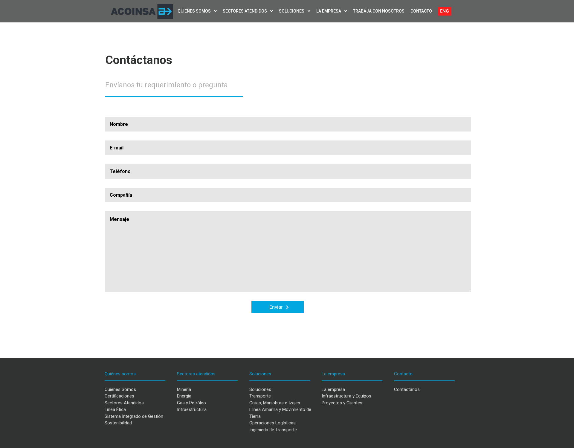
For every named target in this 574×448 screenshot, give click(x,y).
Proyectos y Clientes (342, 403)
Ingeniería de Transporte (273, 429)
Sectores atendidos (245, 11)
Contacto (421, 11)
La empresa (329, 11)
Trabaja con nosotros (378, 11)
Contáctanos (407, 389)
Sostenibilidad (118, 423)
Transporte (260, 396)
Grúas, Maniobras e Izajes (274, 403)
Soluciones (292, 11)
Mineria (184, 389)
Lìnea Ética (115, 409)
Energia (184, 396)
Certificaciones (119, 396)
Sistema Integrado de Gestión (134, 416)
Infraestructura (192, 409)
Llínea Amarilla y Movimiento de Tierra (280, 413)
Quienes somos (195, 11)
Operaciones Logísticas (272, 423)
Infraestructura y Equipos (346, 396)
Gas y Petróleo (191, 403)
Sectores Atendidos (124, 403)
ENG (444, 11)
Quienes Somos (120, 389)
